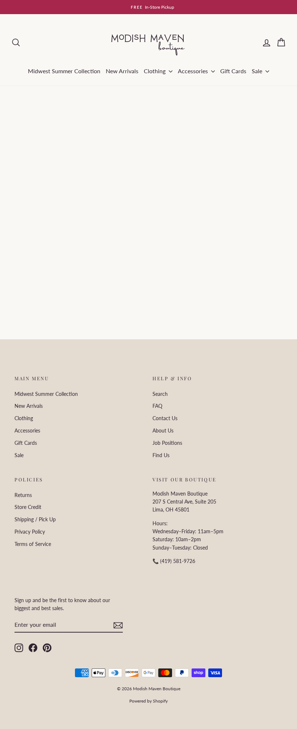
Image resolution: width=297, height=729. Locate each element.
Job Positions (167, 443)
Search (160, 394)
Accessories (193, 70)
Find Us (161, 455)
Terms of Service (32, 544)
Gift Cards (233, 70)
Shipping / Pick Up (35, 519)
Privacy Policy (29, 532)
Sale (258, 70)
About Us (162, 430)
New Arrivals (122, 70)
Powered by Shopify (148, 701)
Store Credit (27, 507)
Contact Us (164, 418)
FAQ (157, 406)
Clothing (155, 70)
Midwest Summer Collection (64, 70)
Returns (23, 495)
